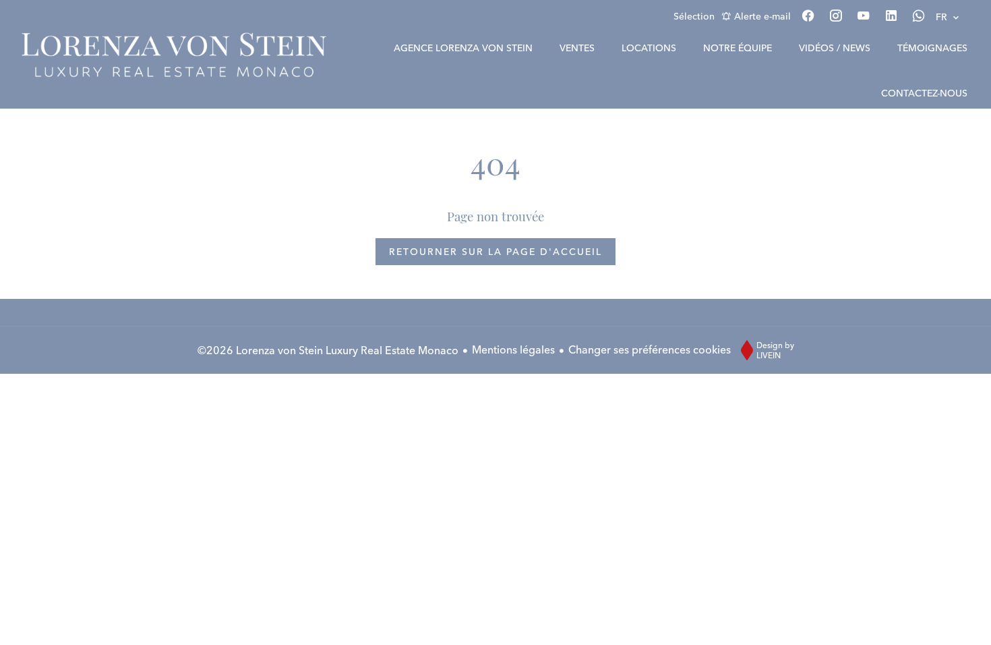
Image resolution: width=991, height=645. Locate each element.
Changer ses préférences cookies (649, 349)
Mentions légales (513, 349)
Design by (775, 350)
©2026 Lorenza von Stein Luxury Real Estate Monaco (328, 350)
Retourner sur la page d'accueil (495, 252)
